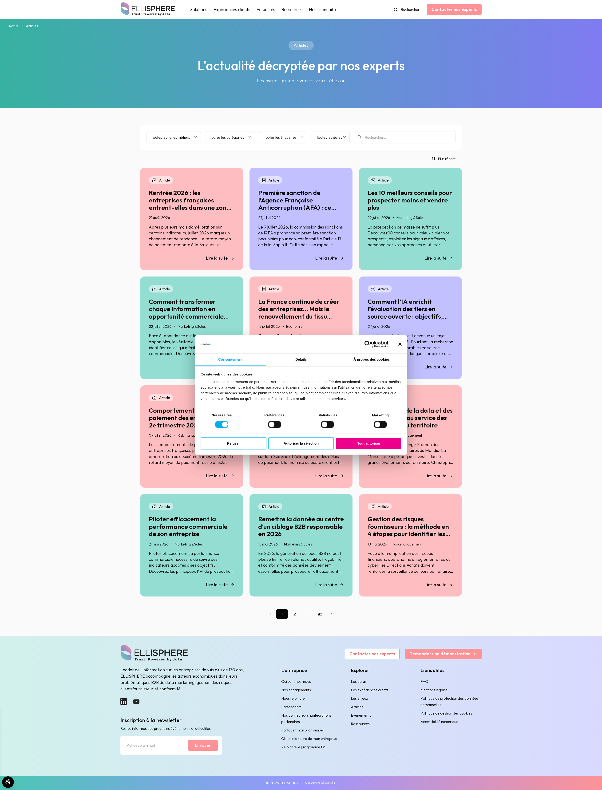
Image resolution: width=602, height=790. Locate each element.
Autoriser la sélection (301, 443)
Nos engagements (296, 689)
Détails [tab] (301, 359)
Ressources (292, 9)
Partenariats (291, 706)
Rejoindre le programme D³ (303, 747)
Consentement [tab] (230, 359)
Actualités (266, 9)
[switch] (274, 424)
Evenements (361, 715)
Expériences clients (232, 9)
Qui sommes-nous (296, 681)
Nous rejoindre (293, 698)
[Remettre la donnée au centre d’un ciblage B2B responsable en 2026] (301, 545)
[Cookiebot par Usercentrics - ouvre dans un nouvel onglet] (367, 344)
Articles (357, 706)
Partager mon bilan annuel (302, 730)
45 (320, 614)
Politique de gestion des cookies (446, 713)
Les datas (359, 681)
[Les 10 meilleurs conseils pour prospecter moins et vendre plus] (410, 219)
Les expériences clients (369, 689)
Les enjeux (359, 698)
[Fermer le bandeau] (400, 344)
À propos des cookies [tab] (371, 359)
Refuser (233, 443)
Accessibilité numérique (439, 721)
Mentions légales (434, 689)
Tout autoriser (368, 443)
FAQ (424, 681)
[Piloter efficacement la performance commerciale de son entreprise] (191, 545)
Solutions (198, 9)
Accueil (14, 26)
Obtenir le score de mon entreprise (309, 738)
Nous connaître (323, 9)
